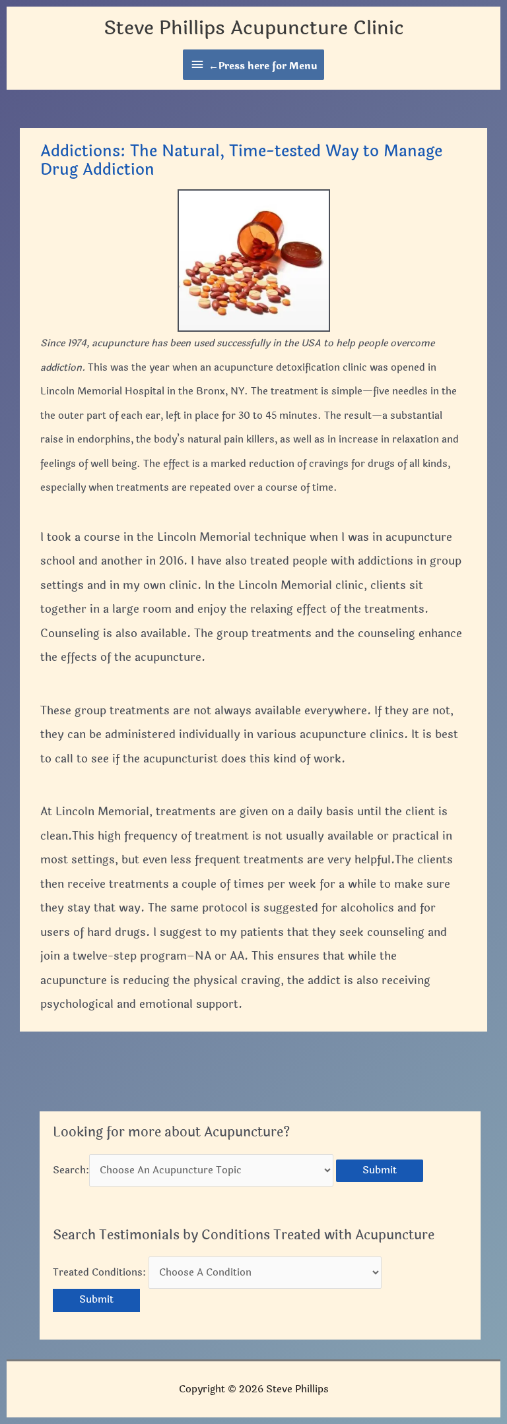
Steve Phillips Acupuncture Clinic (254, 28)
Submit (379, 1170)
